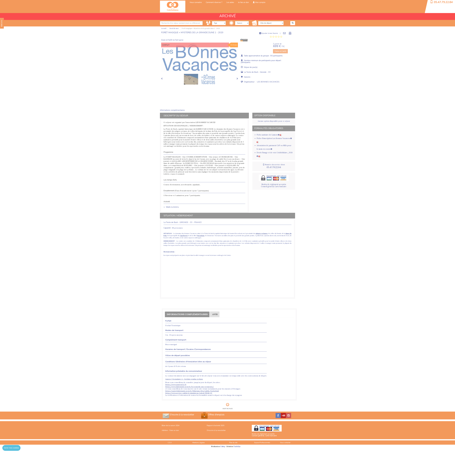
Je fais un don (243, 2)
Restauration (169, 253)
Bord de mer (174, 28)
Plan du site (233, 444)
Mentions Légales (198, 444)
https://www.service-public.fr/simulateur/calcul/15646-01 (188, 394)
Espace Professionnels (262, 444)
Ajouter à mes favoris (269, 33)
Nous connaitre (196, 2)
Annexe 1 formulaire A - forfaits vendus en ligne (184, 380)
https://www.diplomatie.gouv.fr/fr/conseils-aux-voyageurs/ (189, 388)
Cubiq (222, 447)
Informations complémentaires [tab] (172, 111)
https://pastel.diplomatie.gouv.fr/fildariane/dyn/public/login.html (192, 392)
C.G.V (170, 444)
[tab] (276, 36)
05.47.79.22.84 (443, 2)
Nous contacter (285, 444)
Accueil (163, 28)
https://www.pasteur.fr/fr (175, 386)
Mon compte (260, 2)
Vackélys (237, 447)
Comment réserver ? (214, 2)
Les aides (230, 2)
